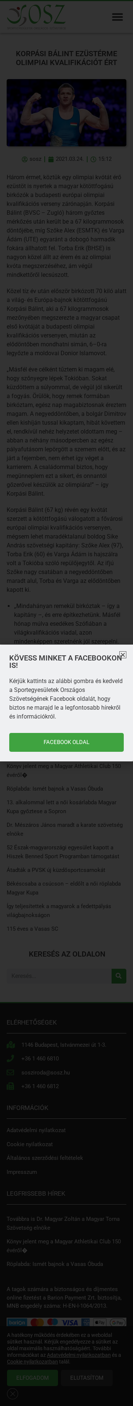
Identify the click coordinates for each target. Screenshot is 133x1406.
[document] (66, 703)
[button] (123, 655)
